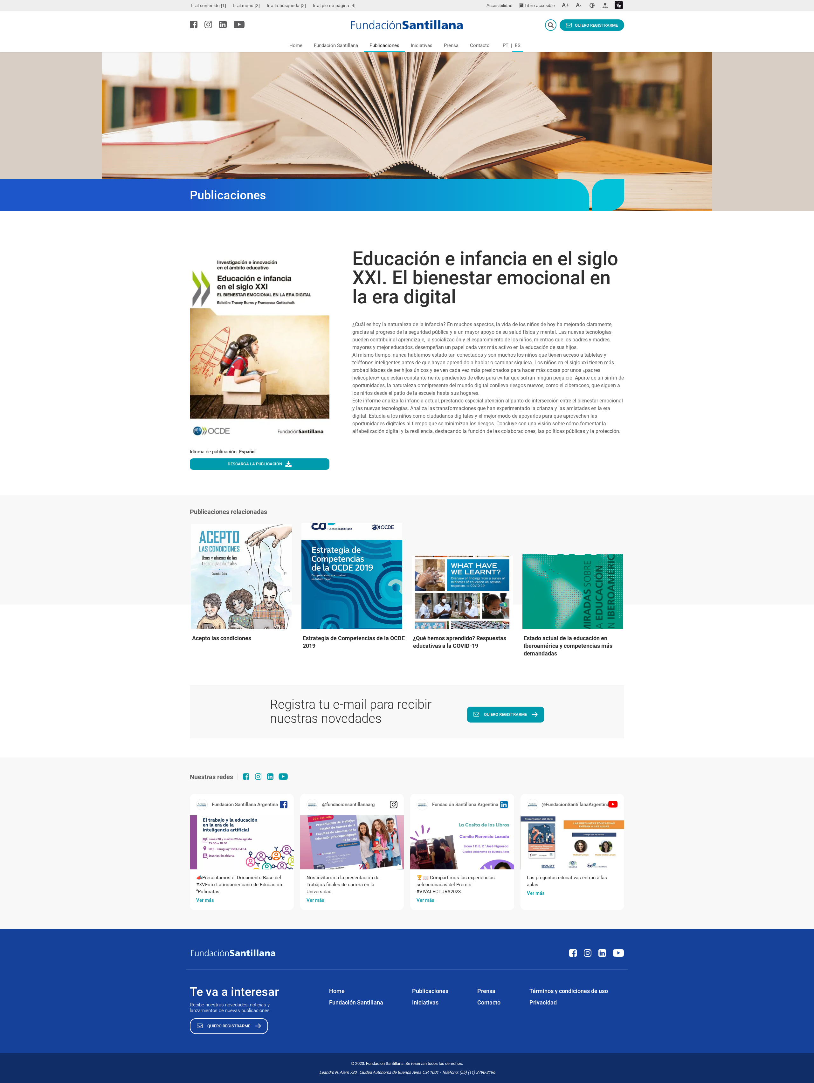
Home (295, 45)
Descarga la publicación (255, 464)
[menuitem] (209, 5)
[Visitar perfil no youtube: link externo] (239, 24)
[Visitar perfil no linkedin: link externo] (223, 24)
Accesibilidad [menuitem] (499, 5)
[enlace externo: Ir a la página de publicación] (242, 842)
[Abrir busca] (550, 25)
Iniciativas (421, 45)
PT (505, 45)
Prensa (451, 45)
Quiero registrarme (596, 25)
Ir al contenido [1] (208, 5)
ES (518, 45)
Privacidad (543, 1002)
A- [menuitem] (579, 5)
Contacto (480, 45)
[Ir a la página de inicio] (407, 24)
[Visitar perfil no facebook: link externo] (193, 24)
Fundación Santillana (336, 45)
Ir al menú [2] (246, 5)
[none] (592, 5)
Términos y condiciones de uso (568, 991)
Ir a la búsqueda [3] (286, 5)
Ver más (205, 900)
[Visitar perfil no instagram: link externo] (208, 24)
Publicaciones (384, 45)
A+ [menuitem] (565, 5)
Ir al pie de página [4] (334, 5)
